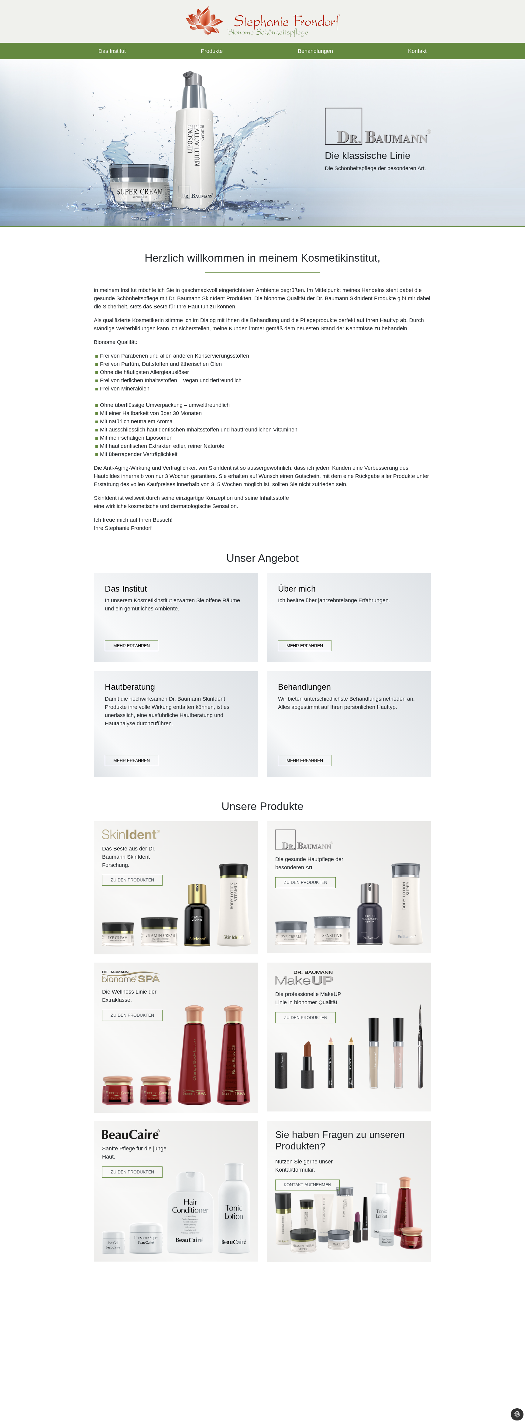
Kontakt (417, 51)
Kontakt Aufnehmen (307, 1184)
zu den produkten (305, 1017)
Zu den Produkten (132, 880)
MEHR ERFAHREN (131, 645)
